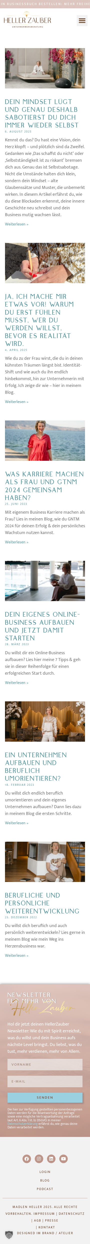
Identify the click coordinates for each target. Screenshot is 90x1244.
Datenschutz (72, 1214)
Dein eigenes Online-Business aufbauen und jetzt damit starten (42, 626)
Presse (51, 1220)
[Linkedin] (51, 1159)
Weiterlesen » (16, 224)
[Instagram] (39, 1159)
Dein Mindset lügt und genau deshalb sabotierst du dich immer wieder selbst (42, 113)
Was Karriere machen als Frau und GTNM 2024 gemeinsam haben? (44, 486)
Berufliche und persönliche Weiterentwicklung (42, 903)
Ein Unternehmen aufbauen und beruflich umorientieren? (36, 767)
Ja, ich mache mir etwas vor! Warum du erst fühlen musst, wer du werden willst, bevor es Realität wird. (39, 320)
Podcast (45, 1189)
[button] (82, 20)
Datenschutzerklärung (23, 1124)
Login (45, 1172)
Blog (45, 1180)
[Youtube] (63, 1159)
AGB (37, 1220)
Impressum (44, 1214)
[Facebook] (26, 1159)
